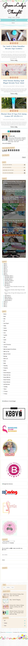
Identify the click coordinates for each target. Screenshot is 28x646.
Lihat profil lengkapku (6, 143)
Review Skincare (6, 382)
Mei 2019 (7, 285)
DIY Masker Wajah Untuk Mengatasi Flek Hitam (13, 205)
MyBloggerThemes (23, 632)
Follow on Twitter (7, 164)
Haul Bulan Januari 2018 (9, 252)
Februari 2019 (8, 298)
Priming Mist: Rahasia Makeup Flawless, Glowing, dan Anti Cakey (13, 198)
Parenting (5, 365)
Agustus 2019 (8, 282)
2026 (5, 263)
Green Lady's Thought (14, 9)
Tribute (4, 389)
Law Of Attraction (7, 344)
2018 (5, 301)
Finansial (5, 330)
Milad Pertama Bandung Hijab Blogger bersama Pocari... (14, 290)
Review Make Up (6, 377)
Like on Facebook (7, 167)
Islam (4, 342)
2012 (5, 306)
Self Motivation (6, 384)
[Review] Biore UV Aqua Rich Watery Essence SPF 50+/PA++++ (14, 115)
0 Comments (21, 86)
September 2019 (9, 280)
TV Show (5, 393)
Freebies (5, 335)
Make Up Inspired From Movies (9, 349)
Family (4, 325)
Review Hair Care (6, 375)
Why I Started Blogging (9, 213)
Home (3, 560)
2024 (5, 267)
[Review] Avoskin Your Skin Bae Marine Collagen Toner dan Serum (13, 221)
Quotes (4, 370)
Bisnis (4, 316)
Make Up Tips (6, 351)
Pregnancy (5, 368)
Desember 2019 (8, 276)
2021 (5, 271)
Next (18, 131)
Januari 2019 (8, 300)
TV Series (5, 391)
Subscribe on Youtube (8, 170)
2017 (5, 303)
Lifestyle (5, 346)
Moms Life (5, 358)
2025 (5, 265)
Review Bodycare (7, 372)
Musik (4, 363)
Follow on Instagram (8, 172)
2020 (5, 273)
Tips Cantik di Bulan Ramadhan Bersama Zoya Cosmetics (14, 47)
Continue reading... (14, 60)
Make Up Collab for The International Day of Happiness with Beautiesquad (13, 237)
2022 (5, 270)
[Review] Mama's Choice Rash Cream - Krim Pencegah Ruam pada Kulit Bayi (13, 190)
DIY (4, 321)
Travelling (5, 386)
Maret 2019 (7, 297)
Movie (4, 361)
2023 (5, 268)
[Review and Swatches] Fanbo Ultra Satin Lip (12, 244)
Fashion (5, 328)
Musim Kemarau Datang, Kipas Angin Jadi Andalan (14, 182)
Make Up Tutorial (6, 354)
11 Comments (21, 119)
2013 (5, 305)
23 (15, 131)
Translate (12, 543)
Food (4, 332)
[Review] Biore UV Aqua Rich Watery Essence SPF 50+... (15, 293)
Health (4, 339)
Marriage (5, 356)
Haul (4, 337)
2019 (5, 274)
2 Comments (22, 51)
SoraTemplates (9, 632)
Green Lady (12, 136)
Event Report (6, 323)
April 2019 (7, 295)
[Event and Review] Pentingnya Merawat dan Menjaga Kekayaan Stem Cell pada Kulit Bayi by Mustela (13, 230)
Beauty (4, 314)
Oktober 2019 (8, 279)
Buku (4, 318)
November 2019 (8, 277)
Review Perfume (6, 379)
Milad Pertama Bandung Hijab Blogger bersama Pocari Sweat (13, 82)
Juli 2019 (7, 283)
